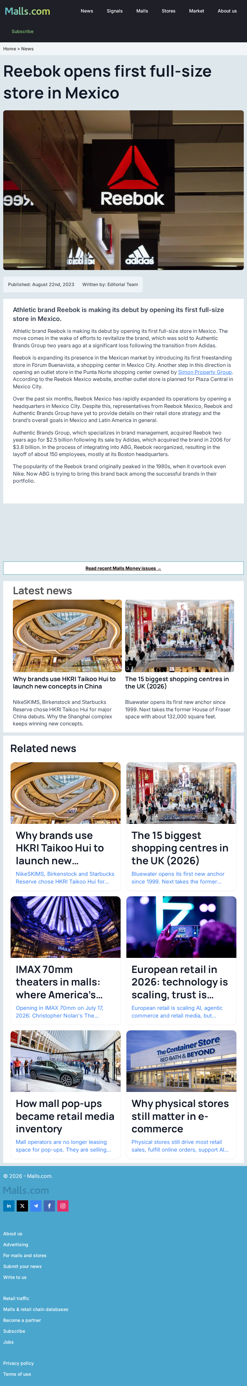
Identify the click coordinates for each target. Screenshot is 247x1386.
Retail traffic (16, 1298)
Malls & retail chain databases (36, 1309)
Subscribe (22, 31)
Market (196, 10)
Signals (115, 10)
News (87, 10)
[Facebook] (49, 1206)
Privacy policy (18, 1363)
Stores (169, 10)
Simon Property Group (205, 372)
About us (227, 10)
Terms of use (17, 1374)
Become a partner (22, 1320)
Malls (142, 10)
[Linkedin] (8, 1206)
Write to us (15, 1277)
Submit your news (22, 1266)
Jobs (8, 1342)
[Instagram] (63, 1206)
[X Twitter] (22, 1206)
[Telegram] (35, 1206)
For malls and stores (25, 1255)
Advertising (15, 1244)
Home (9, 48)
